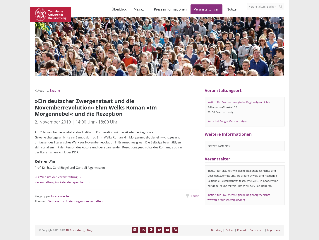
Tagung (55, 90)
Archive (230, 230)
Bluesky (159, 230)
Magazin (140, 9)
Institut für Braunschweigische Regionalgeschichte (238, 102)
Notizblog (216, 230)
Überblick (119, 9)
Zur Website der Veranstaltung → (58, 177)
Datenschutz (257, 230)
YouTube (167, 230)
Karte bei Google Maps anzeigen (227, 121)
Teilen (195, 196)
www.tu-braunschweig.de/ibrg (226, 200)
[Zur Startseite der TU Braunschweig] (50, 14)
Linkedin (143, 230)
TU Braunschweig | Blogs (79, 230)
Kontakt (241, 230)
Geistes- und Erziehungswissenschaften (75, 201)
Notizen (233, 9)
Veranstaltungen (206, 9)
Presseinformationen (170, 9)
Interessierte (60, 196)
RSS (175, 230)
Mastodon (151, 230)
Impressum (273, 230)
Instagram (135, 230)
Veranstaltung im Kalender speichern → (62, 182)
